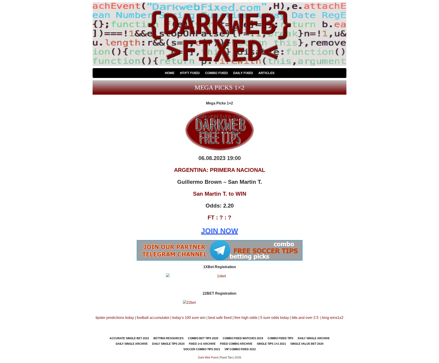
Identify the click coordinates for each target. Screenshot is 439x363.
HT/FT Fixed (190, 73)
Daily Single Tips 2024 (168, 343)
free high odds (245, 318)
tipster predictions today (115, 318)
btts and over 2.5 (305, 318)
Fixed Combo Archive (236, 343)
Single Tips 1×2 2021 (271, 343)
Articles (266, 73)
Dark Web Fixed (208, 357)
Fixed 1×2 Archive (202, 343)
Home (169, 73)
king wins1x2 (332, 318)
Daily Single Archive (314, 338)
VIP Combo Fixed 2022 (240, 349)
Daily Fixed (243, 73)
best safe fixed (220, 318)
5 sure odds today (274, 318)
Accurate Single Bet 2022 (129, 338)
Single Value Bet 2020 (307, 343)
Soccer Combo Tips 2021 (201, 349)
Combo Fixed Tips (280, 338)
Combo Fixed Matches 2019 (243, 338)
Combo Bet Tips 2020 (203, 338)
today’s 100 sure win (189, 318)
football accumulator (153, 318)
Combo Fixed (216, 73)
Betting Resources (168, 338)
